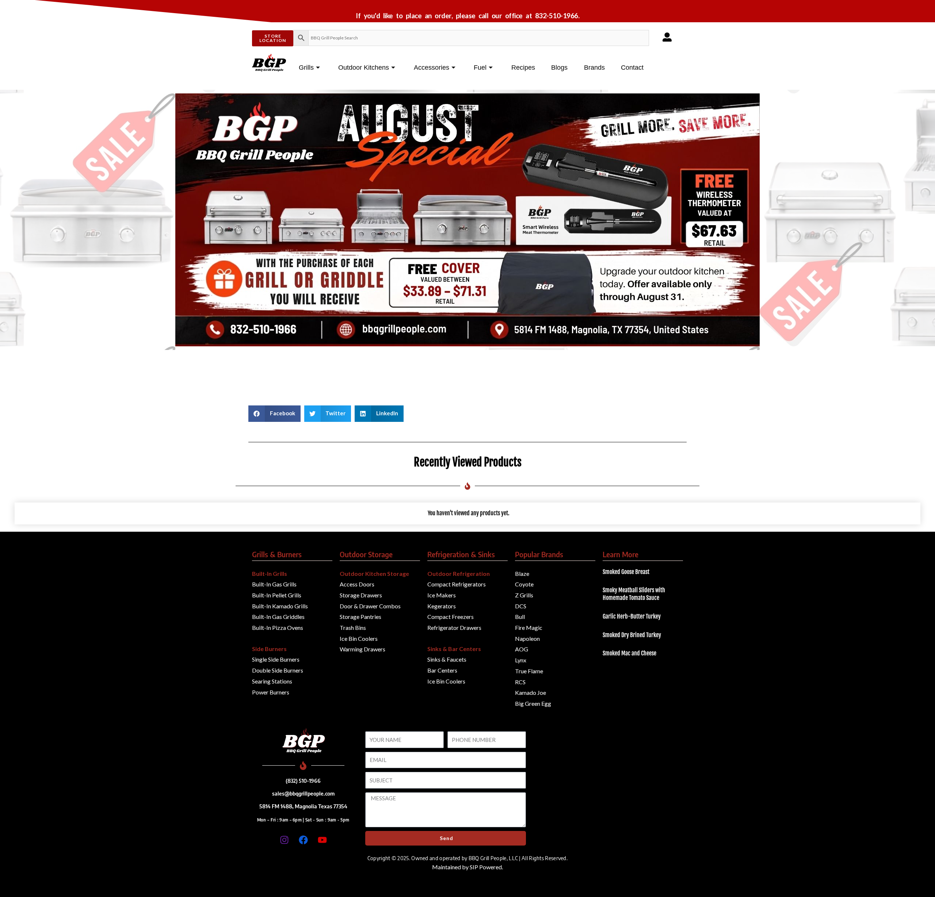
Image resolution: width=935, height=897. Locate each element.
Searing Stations (272, 681)
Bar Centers (442, 670)
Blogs (559, 67)
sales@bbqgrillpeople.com (303, 793)
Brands (594, 67)
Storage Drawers (361, 595)
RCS (520, 681)
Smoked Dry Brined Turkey (632, 635)
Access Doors (357, 584)
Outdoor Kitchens (363, 67)
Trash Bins (353, 627)
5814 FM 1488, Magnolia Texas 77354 (303, 806)
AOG (521, 649)
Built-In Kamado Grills (280, 606)
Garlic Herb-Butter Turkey (632, 616)
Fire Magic (528, 627)
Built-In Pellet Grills (276, 595)
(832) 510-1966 (303, 780)
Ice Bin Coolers (359, 638)
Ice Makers (441, 595)
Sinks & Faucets (446, 659)
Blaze (522, 573)
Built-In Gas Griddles (278, 616)
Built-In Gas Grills (274, 584)
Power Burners (270, 692)
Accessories (431, 67)
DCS (520, 606)
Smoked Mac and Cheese (629, 653)
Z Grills (524, 595)
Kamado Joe (530, 692)
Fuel (480, 67)
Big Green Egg (533, 703)
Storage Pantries (360, 616)
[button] (274, 413)
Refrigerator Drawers (454, 627)
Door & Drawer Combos (370, 606)
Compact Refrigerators (456, 584)
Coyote (524, 584)
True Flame (529, 670)
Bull (520, 616)
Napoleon (527, 638)
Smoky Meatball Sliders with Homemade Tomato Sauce (634, 593)
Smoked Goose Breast (626, 571)
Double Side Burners (277, 670)
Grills (306, 67)
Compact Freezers (450, 616)
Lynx (520, 660)
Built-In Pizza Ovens (277, 627)
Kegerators (441, 606)
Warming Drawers (362, 649)
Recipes (523, 67)
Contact (632, 67)
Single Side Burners (275, 659)
